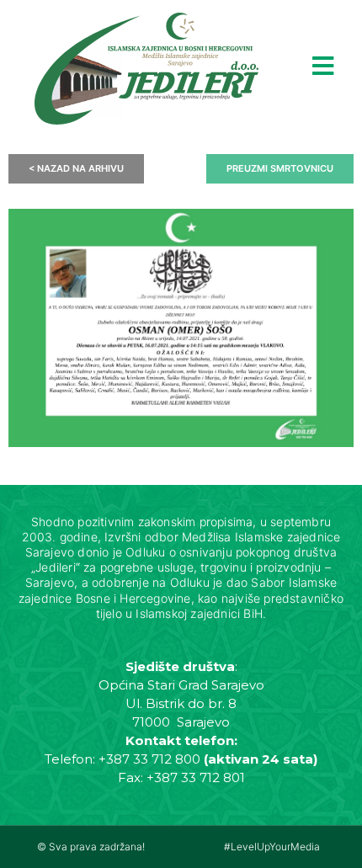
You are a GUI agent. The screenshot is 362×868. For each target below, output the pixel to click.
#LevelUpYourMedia (272, 846)
